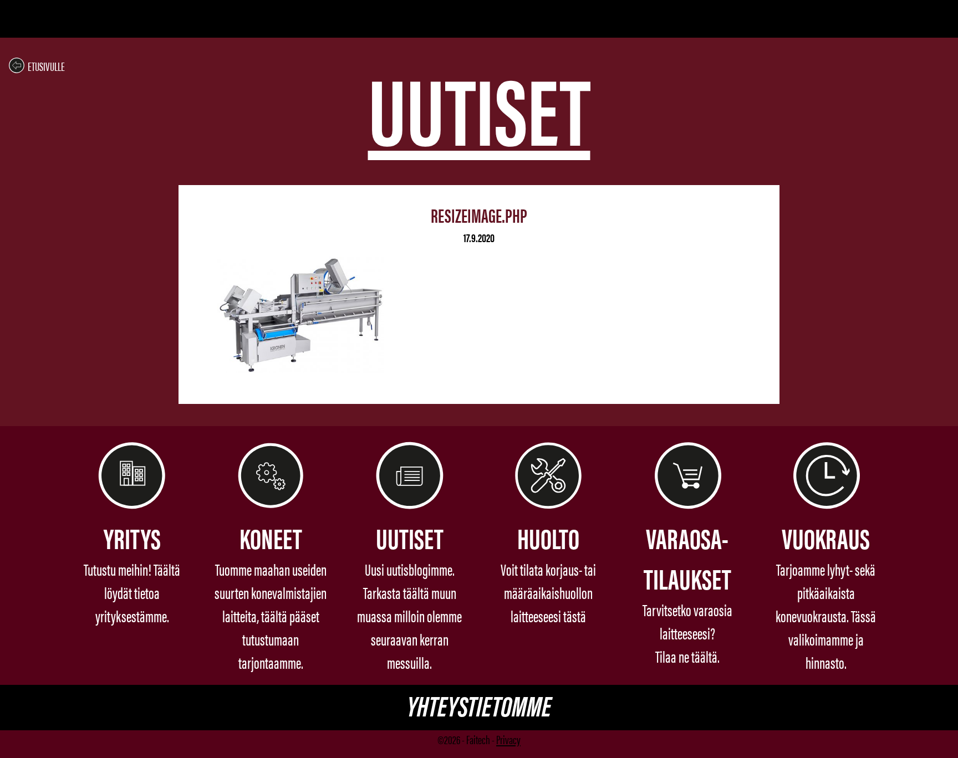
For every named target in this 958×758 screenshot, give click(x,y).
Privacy (508, 738)
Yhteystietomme (479, 705)
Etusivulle (46, 65)
